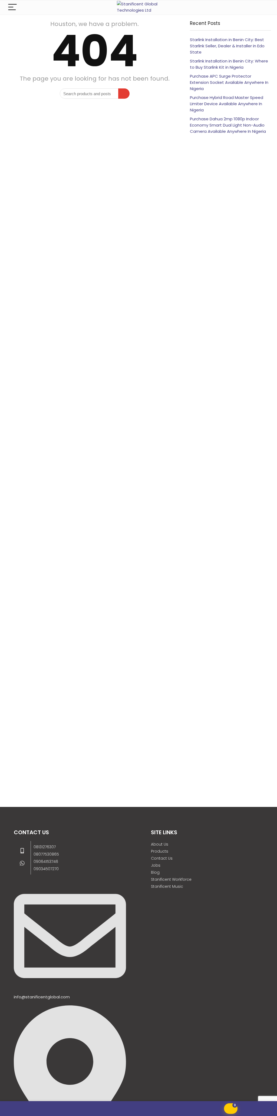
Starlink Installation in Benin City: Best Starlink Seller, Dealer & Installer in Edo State (227, 46)
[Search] (262, 7)
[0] (231, 1108)
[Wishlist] (46, 1108)
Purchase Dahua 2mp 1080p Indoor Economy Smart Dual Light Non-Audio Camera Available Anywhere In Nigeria (228, 125)
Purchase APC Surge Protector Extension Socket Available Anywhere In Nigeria (229, 82)
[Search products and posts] (124, 93)
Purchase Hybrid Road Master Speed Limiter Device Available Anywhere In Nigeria (226, 104)
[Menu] (12, 7)
